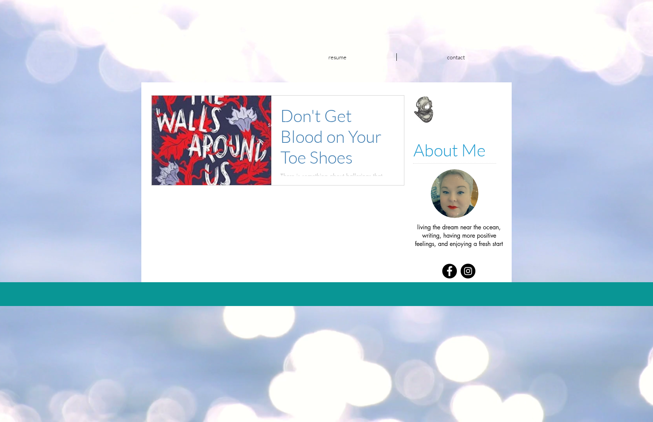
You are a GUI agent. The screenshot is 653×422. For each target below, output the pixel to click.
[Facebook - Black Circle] (449, 271)
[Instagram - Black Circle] (468, 271)
